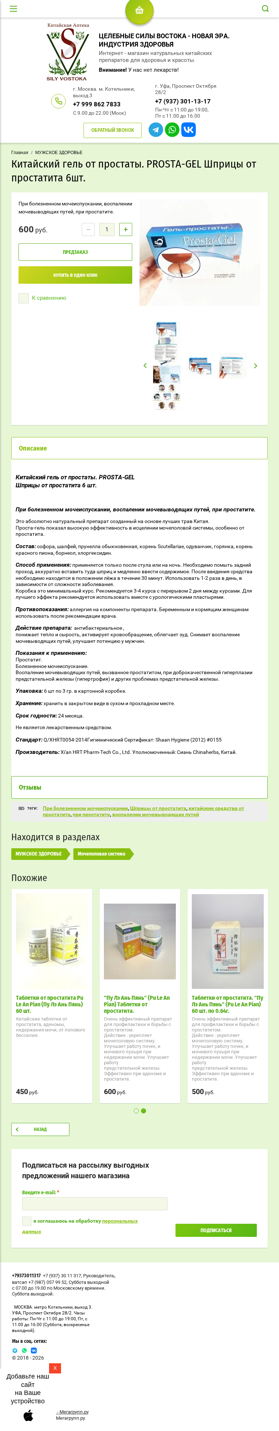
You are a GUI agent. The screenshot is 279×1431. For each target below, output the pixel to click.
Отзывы (30, 788)
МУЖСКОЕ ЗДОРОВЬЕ (58, 152)
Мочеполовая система (101, 854)
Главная (19, 152)
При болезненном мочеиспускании (85, 808)
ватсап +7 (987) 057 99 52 (39, 1282)
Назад (40, 1129)
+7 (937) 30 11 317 (62, 1275)
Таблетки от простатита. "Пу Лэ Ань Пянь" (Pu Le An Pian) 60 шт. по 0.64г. (227, 1004)
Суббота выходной (89, 1282)
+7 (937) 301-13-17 (183, 101)
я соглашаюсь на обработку (80, 1226)
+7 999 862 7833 (97, 104)
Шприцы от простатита (158, 808)
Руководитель (98, 1275)
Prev (145, 365)
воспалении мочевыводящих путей (155, 814)
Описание (33, 448)
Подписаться (216, 1230)
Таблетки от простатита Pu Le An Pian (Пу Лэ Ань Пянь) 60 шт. (49, 1004)
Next (256, 366)
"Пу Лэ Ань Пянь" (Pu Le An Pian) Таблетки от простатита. (137, 1004)
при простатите (91, 814)
